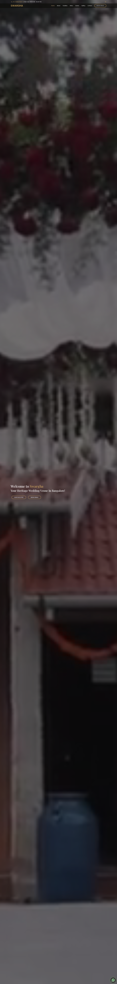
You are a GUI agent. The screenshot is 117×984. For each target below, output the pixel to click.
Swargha (17, 5)
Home (53, 5)
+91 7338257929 (17, 2)
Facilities (65, 5)
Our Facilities (18, 497)
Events (77, 5)
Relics (71, 5)
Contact (90, 5)
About (58, 5)
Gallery (83, 5)
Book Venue (100, 5)
